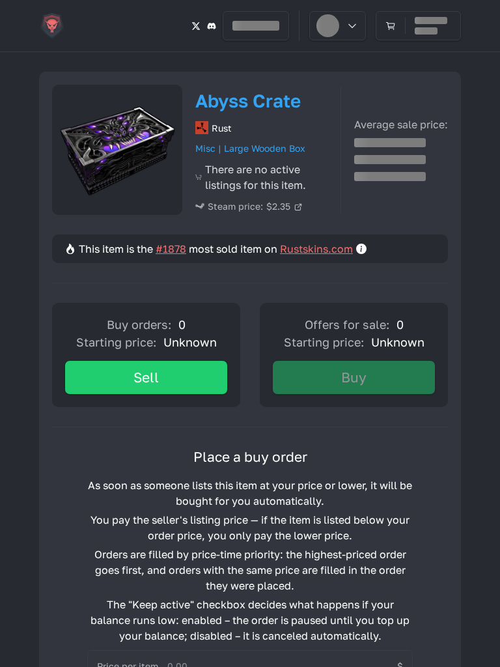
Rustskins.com (316, 248)
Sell (146, 377)
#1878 (171, 248)
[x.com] (196, 26)
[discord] (211, 26)
